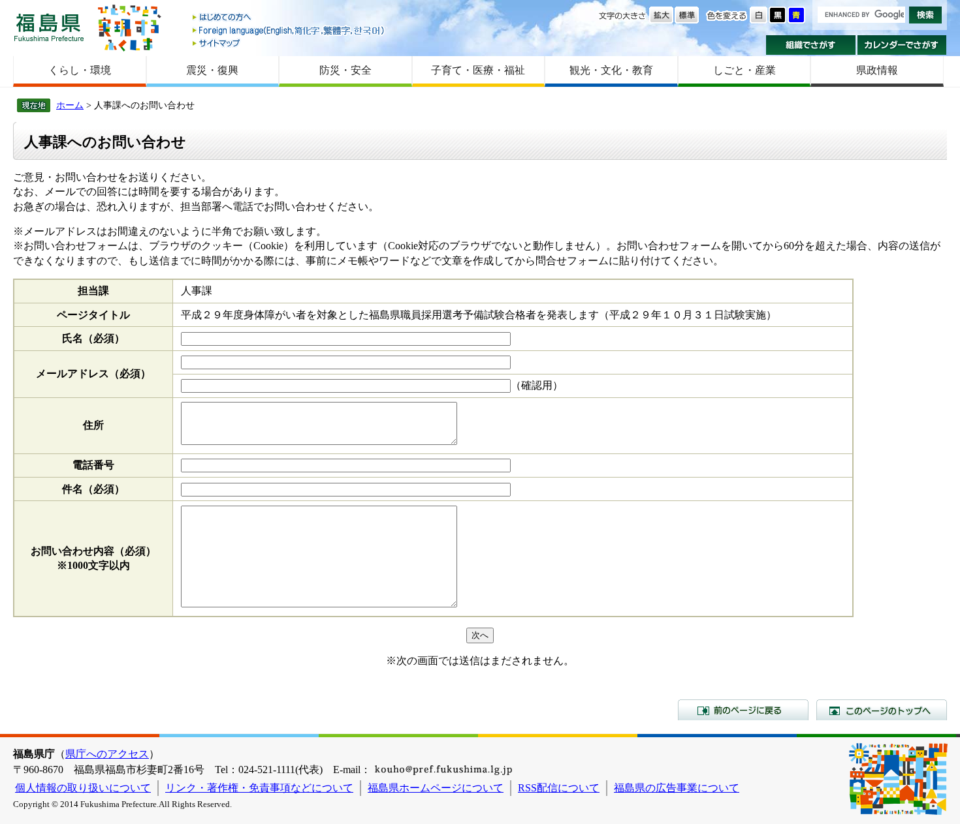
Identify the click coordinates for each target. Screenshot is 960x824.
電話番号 (93, 464)
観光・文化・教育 (611, 70)
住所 (93, 425)
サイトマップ (289, 43)
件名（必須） (93, 489)
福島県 (49, 27)
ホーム (70, 105)
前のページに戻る (743, 709)
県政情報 (877, 70)
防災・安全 (345, 70)
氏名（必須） (93, 338)
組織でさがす (811, 45)
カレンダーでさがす (902, 45)
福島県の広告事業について (676, 787)
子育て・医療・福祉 (478, 70)
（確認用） (537, 385)
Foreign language (289, 30)
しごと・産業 (744, 70)
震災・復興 (212, 70)
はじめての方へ (289, 18)
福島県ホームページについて (436, 787)
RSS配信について (559, 787)
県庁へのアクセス (107, 753)
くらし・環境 (79, 70)
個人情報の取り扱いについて (83, 787)
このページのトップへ (881, 709)
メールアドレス (93, 373)
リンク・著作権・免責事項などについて (259, 787)
